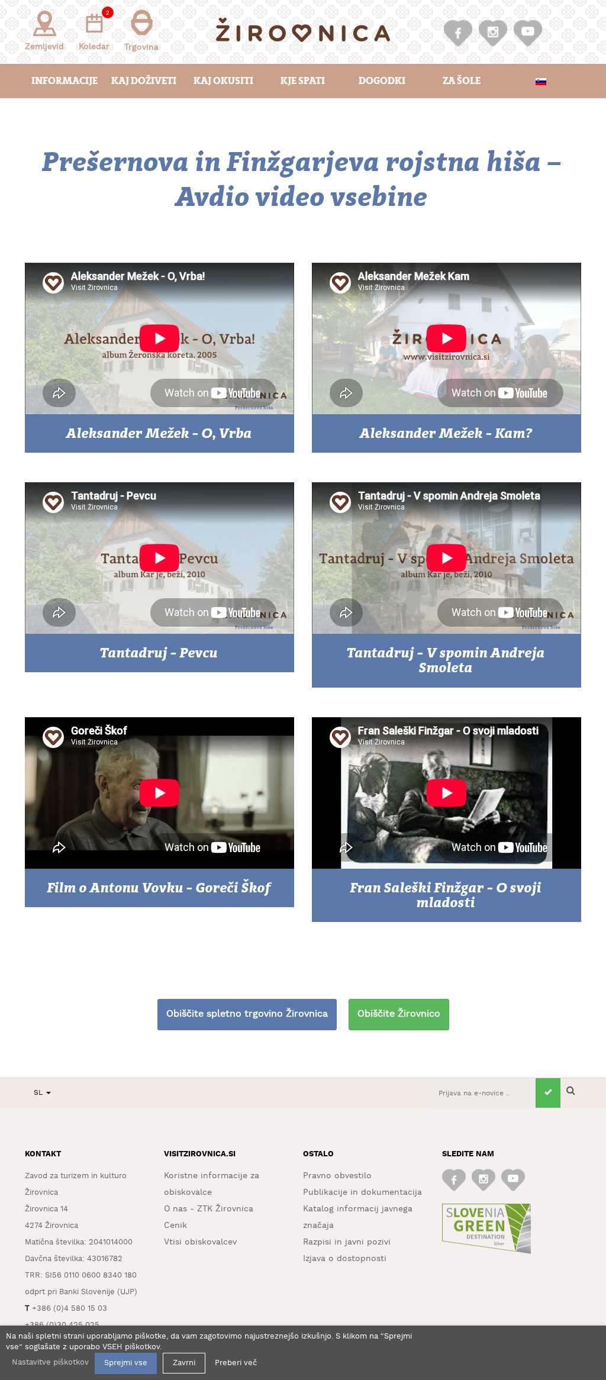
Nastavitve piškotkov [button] (50, 1363)
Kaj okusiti (223, 81)
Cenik (175, 1225)
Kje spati (303, 81)
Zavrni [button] (184, 1363)
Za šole (462, 81)
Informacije (64, 81)
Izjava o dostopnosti (344, 1258)
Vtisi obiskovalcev (200, 1242)
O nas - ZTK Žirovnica (208, 1209)
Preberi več (236, 1363)
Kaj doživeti (143, 81)
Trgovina (141, 47)
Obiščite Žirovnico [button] (398, 1014)
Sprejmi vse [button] (125, 1363)
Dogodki (382, 81)
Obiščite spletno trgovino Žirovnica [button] (247, 1014)
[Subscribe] (548, 1093)
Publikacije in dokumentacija (362, 1192)
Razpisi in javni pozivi (347, 1242)
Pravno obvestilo (337, 1176)
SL (39, 1092)
